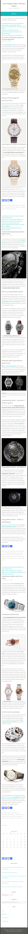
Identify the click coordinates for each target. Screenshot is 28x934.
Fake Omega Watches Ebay (10, 812)
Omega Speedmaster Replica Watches (11, 228)
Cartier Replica (6, 25)
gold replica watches (10, 44)
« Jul (3, 853)
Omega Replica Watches (16, 31)
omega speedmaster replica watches (13, 558)
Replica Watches (6, 33)
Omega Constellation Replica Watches (12, 570)
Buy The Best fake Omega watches (9, 872)
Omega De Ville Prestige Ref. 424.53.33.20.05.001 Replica (14, 27)
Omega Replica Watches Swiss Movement (11, 301)
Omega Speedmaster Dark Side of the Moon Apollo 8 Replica (13, 225)
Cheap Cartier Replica (20, 189)
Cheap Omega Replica (15, 25)
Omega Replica (5, 31)
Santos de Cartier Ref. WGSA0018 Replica (12, 35)
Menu (14, 13)
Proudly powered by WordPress (13, 930)
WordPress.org (5, 921)
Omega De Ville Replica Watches (10, 30)
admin (9, 41)
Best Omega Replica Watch (17, 583)
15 (21, 841)
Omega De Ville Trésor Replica (10, 572)
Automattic (18, 931)
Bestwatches (19, 23)
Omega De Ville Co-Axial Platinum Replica (12, 219)
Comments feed (5, 917)
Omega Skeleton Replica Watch (15, 554)
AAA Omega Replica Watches (9, 23)
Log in (3, 910)
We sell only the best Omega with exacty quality (12, 886)
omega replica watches (11, 208)
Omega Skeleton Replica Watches (10, 223)
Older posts (4, 825)
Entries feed (4, 914)
